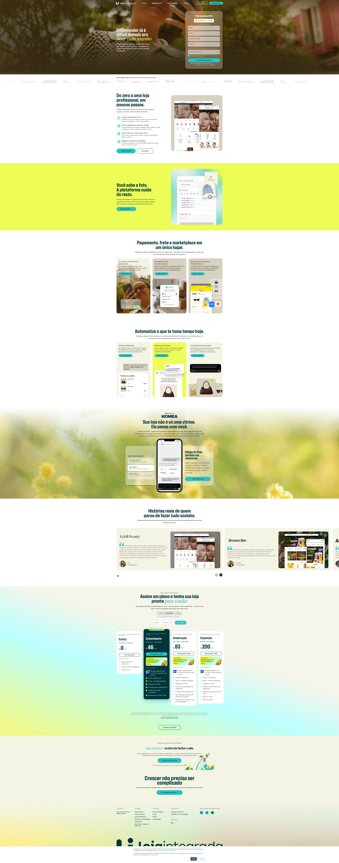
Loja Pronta (138, 821)
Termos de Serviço (205, 64)
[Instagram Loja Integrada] (201, 812)
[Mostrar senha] (217, 44)
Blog (172, 823)
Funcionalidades (172, 3)
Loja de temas (139, 812)
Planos (186, 3)
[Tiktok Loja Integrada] (207, 812)
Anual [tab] (180, 622)
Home (144, 3)
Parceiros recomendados (143, 819)
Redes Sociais (156, 3)
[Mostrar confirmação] (217, 52)
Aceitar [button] (193, 859)
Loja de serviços (140, 814)
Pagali (155, 816)
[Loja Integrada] (169, 846)
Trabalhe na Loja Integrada (179, 814)
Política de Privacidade (196, 56)
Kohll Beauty (133, 565)
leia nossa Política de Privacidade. (167, 850)
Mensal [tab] (157, 622)
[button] (141, 461)
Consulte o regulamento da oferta (169, 717)
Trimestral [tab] (167, 622)
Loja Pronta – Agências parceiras (142, 825)
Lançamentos (157, 819)
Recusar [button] (201, 859)
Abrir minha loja (197, 479)
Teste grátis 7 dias (156, 654)
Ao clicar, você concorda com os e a (203, 56)
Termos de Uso (211, 55)
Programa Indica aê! (177, 812)
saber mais (176, 663)
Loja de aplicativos (140, 816)
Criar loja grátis (129, 655)
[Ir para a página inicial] (126, 4)
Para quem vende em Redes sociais (123, 812)
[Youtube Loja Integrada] (212, 812)
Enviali (155, 814)
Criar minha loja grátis (204, 60)
